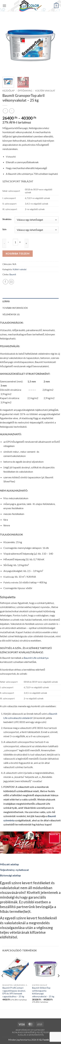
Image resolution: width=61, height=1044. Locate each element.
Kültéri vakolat (45, 90)
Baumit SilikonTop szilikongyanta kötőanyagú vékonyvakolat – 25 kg (43, 992)
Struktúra (6, 219)
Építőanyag (25, 90)
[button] (4, 6)
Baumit (12, 274)
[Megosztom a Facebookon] (5, 281)
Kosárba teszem (18, 253)
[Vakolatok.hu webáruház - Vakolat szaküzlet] (30, 5)
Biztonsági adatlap (10, 875)
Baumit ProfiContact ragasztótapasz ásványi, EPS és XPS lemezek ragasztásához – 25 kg (14, 992)
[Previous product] (11, 110)
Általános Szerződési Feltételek (30, 1032)
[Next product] (5, 110)
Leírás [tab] (6, 301)
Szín (4, 229)
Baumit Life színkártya (36, 657)
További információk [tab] (15, 308)
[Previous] (8, 46)
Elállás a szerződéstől (31, 1035)
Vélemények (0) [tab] (11, 314)
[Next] (53, 46)
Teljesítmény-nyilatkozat (14, 869)
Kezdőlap (8, 90)
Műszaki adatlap (9, 864)
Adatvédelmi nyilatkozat (30, 1030)
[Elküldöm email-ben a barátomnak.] (11, 281)
